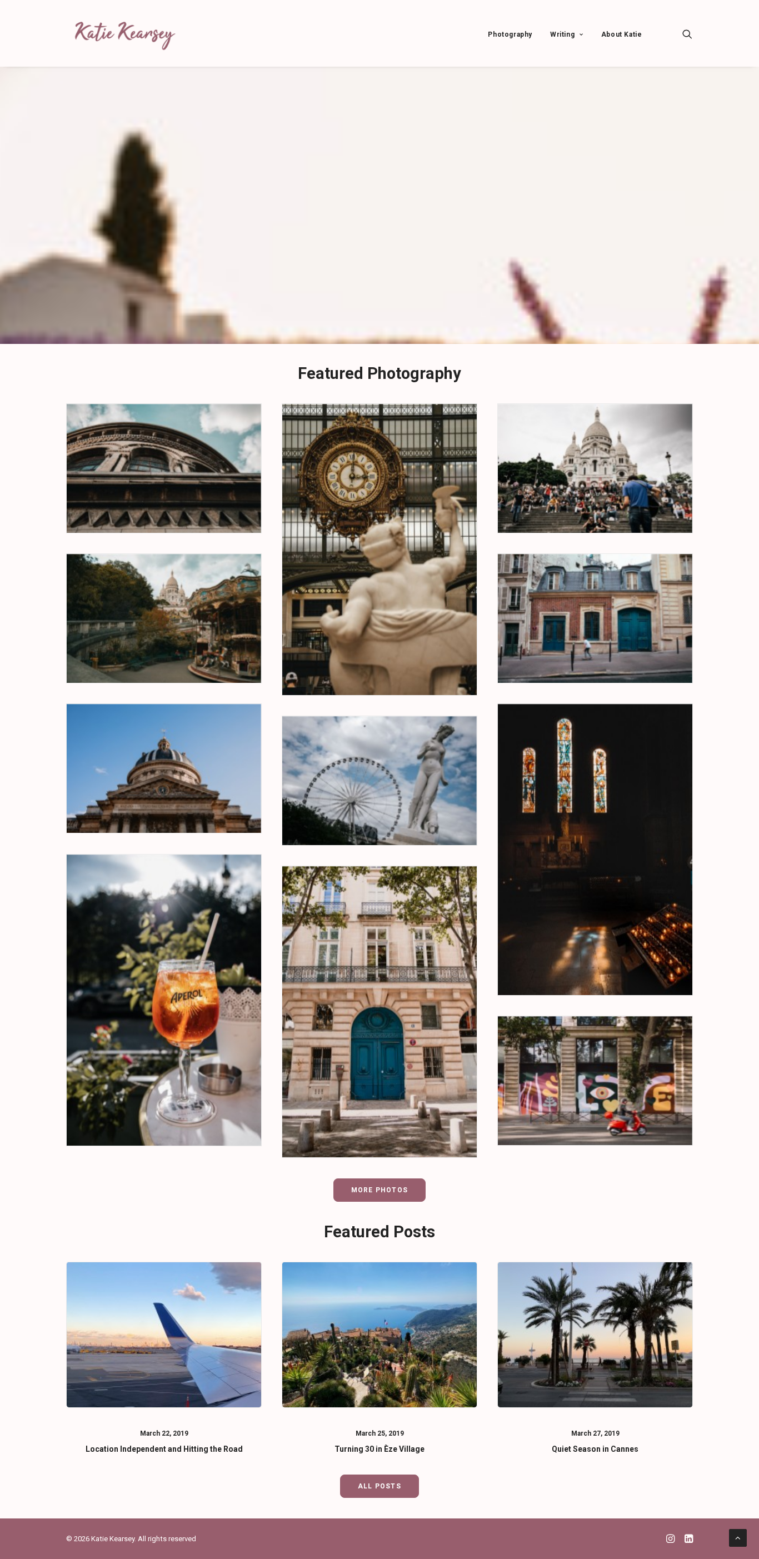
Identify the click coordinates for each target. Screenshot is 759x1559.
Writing (562, 34)
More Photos (379, 1190)
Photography (510, 34)
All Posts (379, 1486)
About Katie (621, 34)
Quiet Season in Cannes (595, 1449)
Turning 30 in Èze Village (379, 1449)
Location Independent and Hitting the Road (164, 1449)
